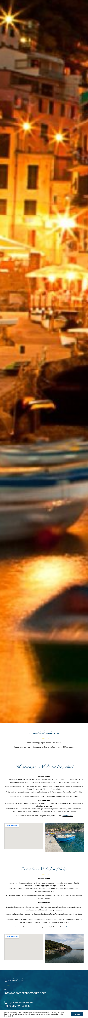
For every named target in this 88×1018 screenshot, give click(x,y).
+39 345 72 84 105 (17, 1006)
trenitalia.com (68, 816)
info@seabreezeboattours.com (25, 993)
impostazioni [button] (8, 1016)
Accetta (77, 1014)
